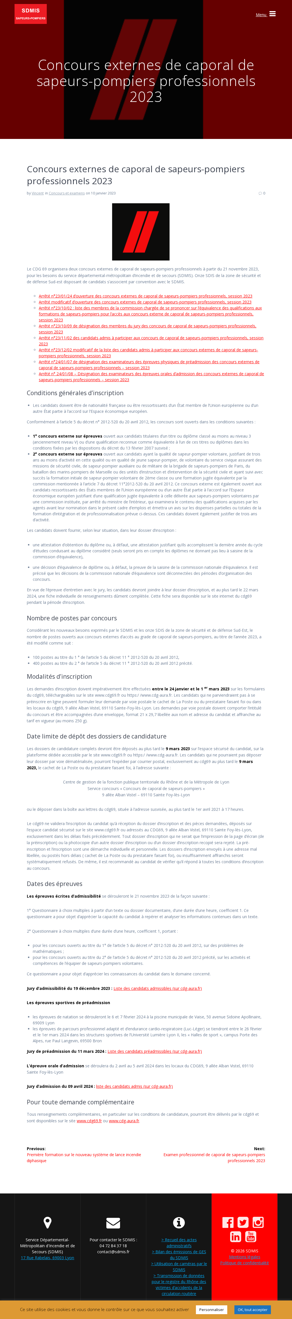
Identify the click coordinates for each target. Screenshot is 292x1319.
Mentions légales (244, 1256)
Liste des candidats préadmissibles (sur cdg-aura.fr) (155, 1051)
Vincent (38, 193)
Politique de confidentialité (244, 1262)
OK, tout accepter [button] (252, 1309)
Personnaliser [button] (211, 1309)
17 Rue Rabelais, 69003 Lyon (47, 1257)
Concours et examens (67, 193)
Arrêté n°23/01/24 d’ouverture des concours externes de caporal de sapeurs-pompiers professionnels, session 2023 (145, 296)
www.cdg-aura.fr (124, 1120)
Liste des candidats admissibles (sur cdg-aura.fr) (157, 988)
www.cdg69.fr (89, 1120)
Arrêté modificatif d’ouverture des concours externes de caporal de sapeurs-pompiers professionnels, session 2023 (145, 302)
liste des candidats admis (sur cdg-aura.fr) (134, 1086)
